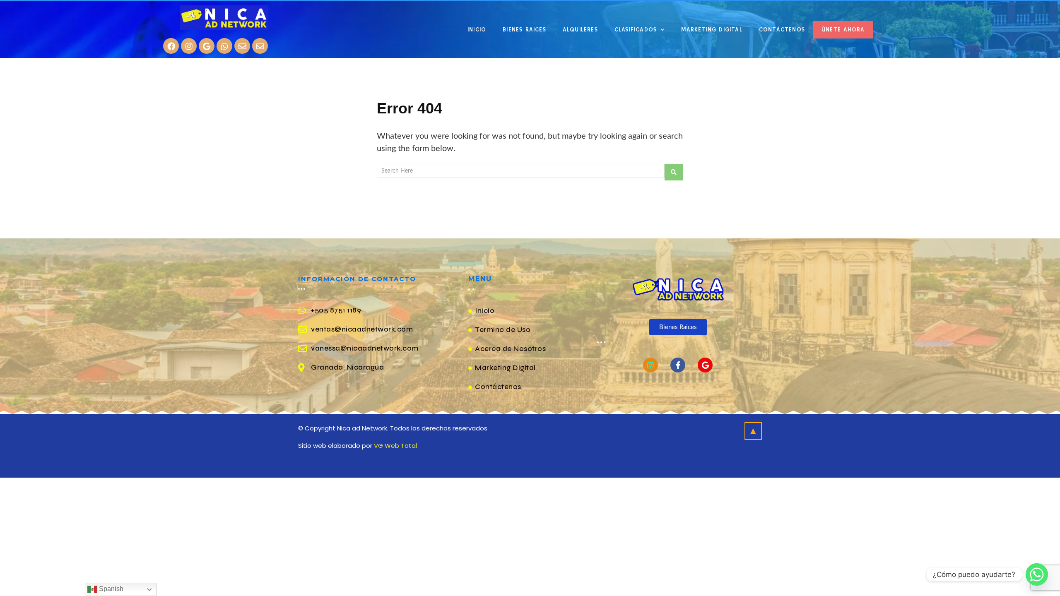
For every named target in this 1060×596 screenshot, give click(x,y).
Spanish (110, 588)
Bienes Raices (524, 29)
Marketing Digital (711, 29)
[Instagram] (189, 46)
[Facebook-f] (677, 365)
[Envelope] (242, 46)
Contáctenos (782, 29)
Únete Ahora (843, 29)
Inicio (476, 29)
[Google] (206, 46)
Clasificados (635, 29)
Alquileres (580, 29)
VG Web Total (395, 445)
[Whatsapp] (224, 46)
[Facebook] (171, 46)
